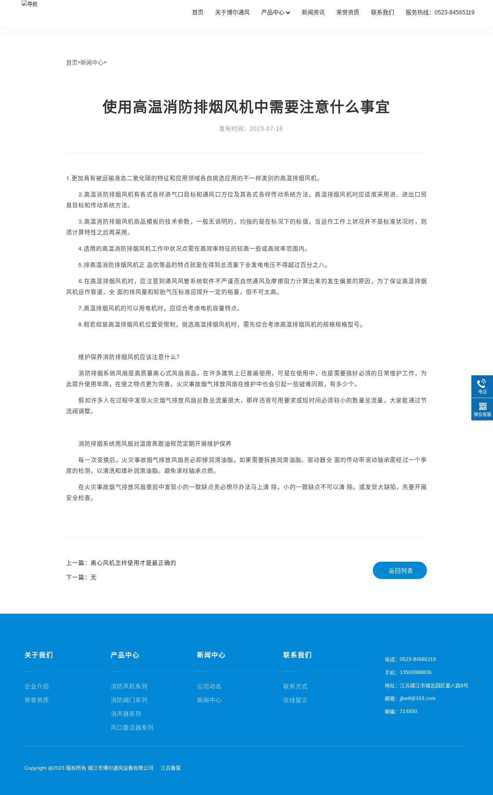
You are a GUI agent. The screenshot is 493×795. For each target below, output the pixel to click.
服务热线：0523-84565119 (440, 12)
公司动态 (209, 686)
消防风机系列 (129, 686)
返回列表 (401, 571)
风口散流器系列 (132, 728)
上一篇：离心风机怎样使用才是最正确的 (121, 563)
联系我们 (382, 12)
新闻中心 (92, 63)
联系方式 (295, 686)
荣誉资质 (347, 12)
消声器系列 (126, 714)
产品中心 (275, 12)
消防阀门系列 (129, 700)
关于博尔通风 (232, 12)
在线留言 (295, 700)
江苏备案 (171, 768)
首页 (198, 12)
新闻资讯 (313, 12)
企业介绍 (37, 686)
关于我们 (39, 655)
